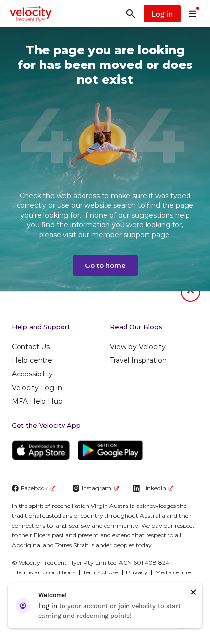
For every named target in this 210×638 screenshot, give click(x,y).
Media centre (173, 572)
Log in (162, 14)
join (124, 605)
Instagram (96, 488)
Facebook (34, 488)
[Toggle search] (131, 13)
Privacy (136, 572)
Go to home (105, 265)
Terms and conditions (45, 572)
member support (120, 234)
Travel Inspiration (138, 360)
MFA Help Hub (37, 401)
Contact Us (31, 346)
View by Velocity (138, 346)
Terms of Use (100, 572)
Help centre (32, 360)
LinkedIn (154, 488)
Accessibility (32, 374)
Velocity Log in (37, 387)
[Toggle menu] (192, 14)
